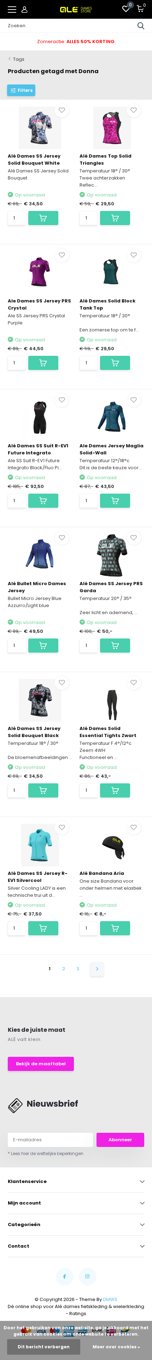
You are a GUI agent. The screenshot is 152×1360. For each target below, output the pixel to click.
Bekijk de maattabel (41, 1063)
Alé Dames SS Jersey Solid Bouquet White (34, 159)
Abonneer (120, 1139)
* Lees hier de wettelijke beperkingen (45, 1153)
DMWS (110, 1299)
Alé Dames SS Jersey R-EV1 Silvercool (38, 877)
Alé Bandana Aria (102, 873)
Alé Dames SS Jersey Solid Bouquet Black (34, 732)
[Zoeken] (141, 25)
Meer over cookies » (116, 1347)
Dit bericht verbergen (44, 1347)
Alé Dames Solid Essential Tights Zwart (108, 732)
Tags (18, 59)
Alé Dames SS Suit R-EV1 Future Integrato (38, 449)
